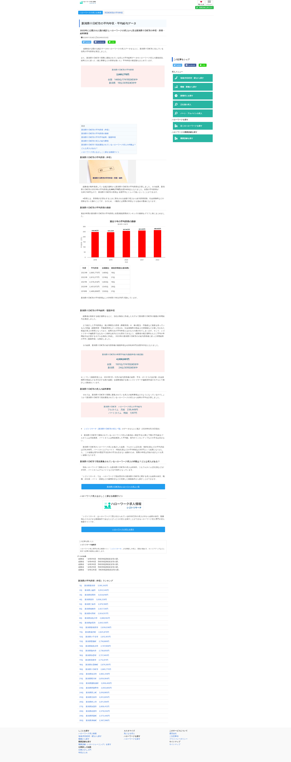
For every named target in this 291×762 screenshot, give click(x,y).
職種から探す (83, 739)
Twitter (87, 42)
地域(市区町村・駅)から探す (90, 736)
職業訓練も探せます (206, 7)
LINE (112, 42)
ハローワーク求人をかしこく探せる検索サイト (100, 152)
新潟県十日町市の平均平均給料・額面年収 (98, 137)
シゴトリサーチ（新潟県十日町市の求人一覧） (103, 429)
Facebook (100, 42)
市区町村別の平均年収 (114, 12)
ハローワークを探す (132, 739)
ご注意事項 (173, 736)
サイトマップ (174, 744)
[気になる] (201, 1)
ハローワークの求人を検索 (90, 12)
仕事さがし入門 (84, 750)
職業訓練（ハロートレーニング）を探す (94, 744)
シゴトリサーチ (116, 549)
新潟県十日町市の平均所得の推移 (95, 133)
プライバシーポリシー (178, 739)
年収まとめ (83, 752)
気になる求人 (129, 733)
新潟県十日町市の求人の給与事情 (95, 141)
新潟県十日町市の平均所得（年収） (95, 130)
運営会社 (173, 733)
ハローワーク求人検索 (87, 733)
